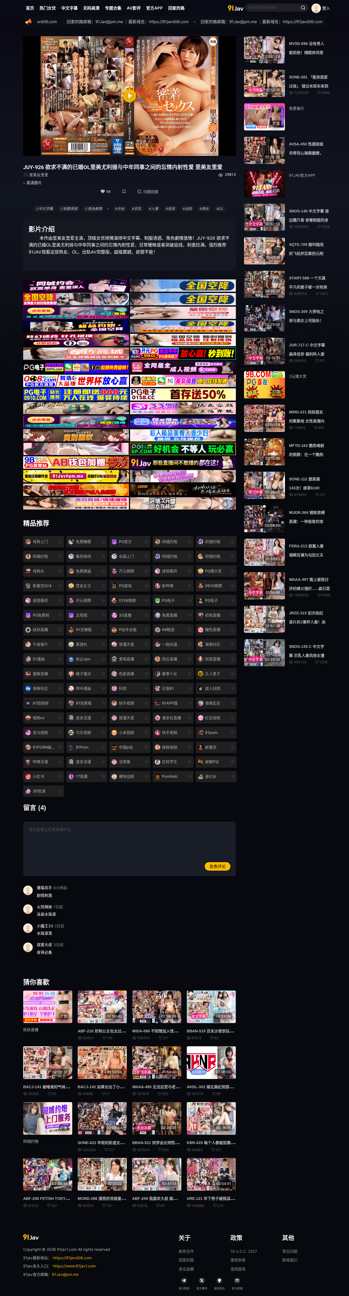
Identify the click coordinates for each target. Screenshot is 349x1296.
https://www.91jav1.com (74, 1266)
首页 (30, 8)
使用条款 (238, 1260)
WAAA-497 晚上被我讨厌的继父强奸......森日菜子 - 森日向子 (309, 588)
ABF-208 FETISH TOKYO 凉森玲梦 (54, 1198)
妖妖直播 (30, 1029)
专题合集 (113, 8)
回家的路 (176, 8)
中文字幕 (69, 8)
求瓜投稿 (186, 1269)
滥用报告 (238, 1269)
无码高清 (91, 8)
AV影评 (134, 8)
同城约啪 (30, 1141)
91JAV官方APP (302, 175)
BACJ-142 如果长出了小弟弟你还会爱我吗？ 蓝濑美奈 (124, 1087)
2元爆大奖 (297, 376)
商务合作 (186, 1251)
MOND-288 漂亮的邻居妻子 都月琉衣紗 (111, 1198)
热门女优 (48, 8)
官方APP (154, 8)
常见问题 (289, 1251)
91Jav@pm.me (65, 1274)
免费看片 (296, 108)
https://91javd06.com (72, 1257)
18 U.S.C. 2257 (243, 1251)
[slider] (96, 148)
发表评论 (217, 866)
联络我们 (289, 1260)
